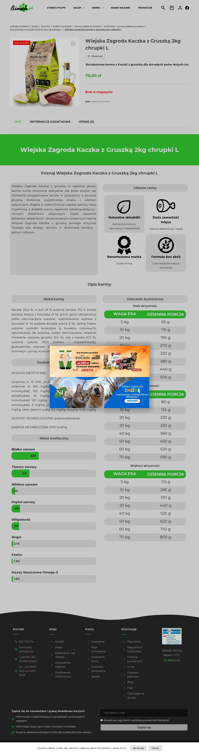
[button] (144, 350)
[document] (99, 377)
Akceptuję (138, 748)
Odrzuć (155, 748)
